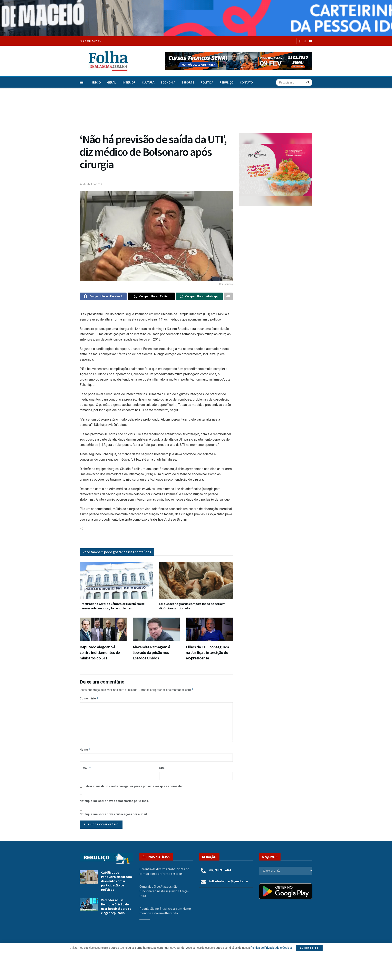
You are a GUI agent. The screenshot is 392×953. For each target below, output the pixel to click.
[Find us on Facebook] (300, 41)
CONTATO (246, 82)
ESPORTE (188, 82)
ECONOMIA (168, 82)
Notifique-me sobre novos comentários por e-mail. (114, 801)
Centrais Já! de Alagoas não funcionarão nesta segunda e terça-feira (164, 891)
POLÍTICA (207, 82)
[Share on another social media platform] (228, 296)
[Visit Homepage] (104, 61)
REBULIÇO (226, 82)
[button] (238, 61)
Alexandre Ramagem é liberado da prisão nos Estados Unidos (151, 652)
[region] (196, 18)
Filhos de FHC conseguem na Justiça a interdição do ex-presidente (207, 652)
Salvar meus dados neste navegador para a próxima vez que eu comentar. (134, 786)
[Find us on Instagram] (305, 41)
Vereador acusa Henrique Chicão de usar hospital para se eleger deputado (116, 906)
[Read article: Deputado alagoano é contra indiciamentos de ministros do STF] (103, 629)
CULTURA (148, 82)
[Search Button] (308, 82)
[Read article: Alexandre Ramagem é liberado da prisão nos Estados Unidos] (156, 629)
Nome (85, 749)
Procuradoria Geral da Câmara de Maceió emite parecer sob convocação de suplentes (112, 606)
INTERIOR (128, 82)
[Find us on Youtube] (310, 41)
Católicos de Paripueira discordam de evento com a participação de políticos (116, 881)
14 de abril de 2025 (91, 184)
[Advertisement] (275, 243)
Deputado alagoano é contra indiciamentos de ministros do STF (100, 652)
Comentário (89, 698)
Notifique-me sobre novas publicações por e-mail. (114, 814)
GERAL (111, 82)
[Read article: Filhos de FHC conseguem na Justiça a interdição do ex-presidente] (209, 629)
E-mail (85, 768)
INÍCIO (96, 82)
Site (162, 768)
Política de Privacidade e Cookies (272, 947)
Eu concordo (309, 947)
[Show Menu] (81, 82)
